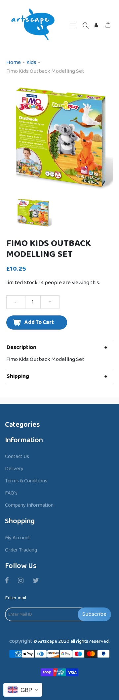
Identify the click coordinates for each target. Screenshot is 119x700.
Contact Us (17, 456)
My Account (17, 537)
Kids (31, 62)
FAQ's (11, 493)
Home (13, 62)
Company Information (29, 505)
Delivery (14, 468)
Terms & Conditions (26, 480)
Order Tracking (21, 550)
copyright (20, 641)
